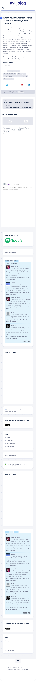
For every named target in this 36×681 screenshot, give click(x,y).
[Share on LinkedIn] (29, 85)
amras (19, 73)
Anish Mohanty (15, 266)
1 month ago (12, 321)
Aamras (17, 71)
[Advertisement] (15, 390)
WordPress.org (11, 446)
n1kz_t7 (13, 325)
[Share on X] (7, 85)
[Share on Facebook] (14, 85)
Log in (8, 437)
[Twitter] (18, 8)
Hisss (12, 312)
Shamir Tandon (23, 76)
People (7, 260)
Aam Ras (10, 71)
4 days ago (12, 279)
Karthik (15, 92)
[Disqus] (18, 159)
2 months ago (13, 338)
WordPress (17, 669)
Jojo (24, 73)
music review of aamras (10, 76)
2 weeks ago (12, 294)
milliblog (13, 283)
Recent (11, 260)
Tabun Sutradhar (8, 79)
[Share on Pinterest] (21, 85)
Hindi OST (21, 92)
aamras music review (10, 73)
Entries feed (10, 440)
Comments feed (11, 443)
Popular (16, 260)
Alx (27, 669)
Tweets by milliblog (10, 252)
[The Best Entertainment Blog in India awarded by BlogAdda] (18, 411)
